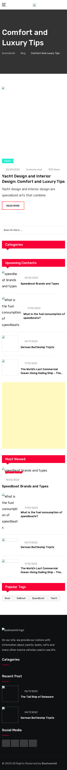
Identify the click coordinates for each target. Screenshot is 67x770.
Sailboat (21, 598)
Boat (7, 598)
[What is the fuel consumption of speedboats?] (11, 312)
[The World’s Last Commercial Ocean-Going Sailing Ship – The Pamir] (10, 367)
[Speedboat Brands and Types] (10, 280)
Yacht (54, 598)
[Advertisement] (33, 415)
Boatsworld (49, 763)
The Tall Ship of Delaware (37, 696)
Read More (13, 205)
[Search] (64, 5)
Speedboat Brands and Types (40, 283)
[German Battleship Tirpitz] (10, 344)
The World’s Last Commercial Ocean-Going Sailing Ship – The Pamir (41, 373)
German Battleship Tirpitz (37, 347)
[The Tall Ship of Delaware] (10, 694)
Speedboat (38, 598)
